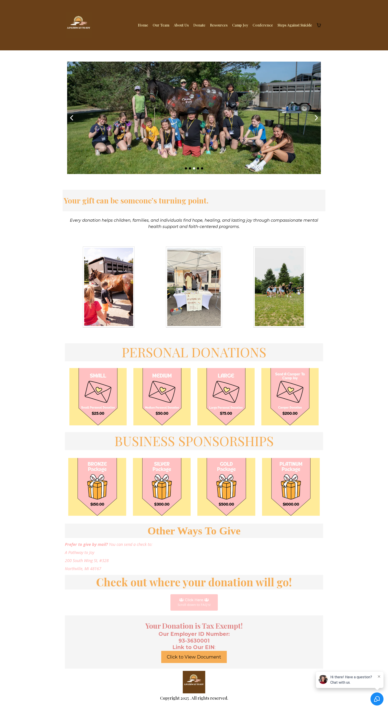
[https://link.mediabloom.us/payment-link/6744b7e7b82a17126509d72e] (97, 487)
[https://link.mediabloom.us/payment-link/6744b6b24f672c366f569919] (98, 396)
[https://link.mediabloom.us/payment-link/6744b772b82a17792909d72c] (291, 487)
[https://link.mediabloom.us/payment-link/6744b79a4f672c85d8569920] (226, 487)
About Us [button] (181, 25)
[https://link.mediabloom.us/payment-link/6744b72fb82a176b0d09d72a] (226, 396)
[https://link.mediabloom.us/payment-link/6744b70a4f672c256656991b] (162, 396)
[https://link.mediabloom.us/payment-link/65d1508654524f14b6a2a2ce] (290, 396)
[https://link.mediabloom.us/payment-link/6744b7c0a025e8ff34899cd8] (162, 487)
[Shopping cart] (319, 25)
